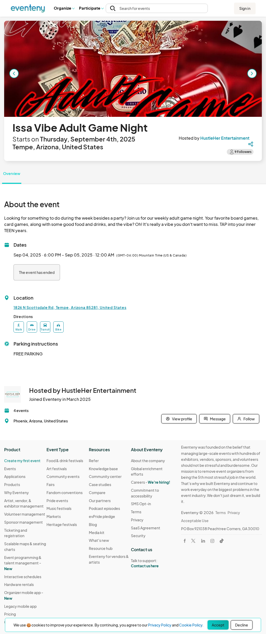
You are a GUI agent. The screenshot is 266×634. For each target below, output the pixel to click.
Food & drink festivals (64, 460)
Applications (14, 476)
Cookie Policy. (191, 625)
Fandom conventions (64, 492)
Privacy (137, 519)
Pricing (10, 614)
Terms (136, 511)
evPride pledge (102, 516)
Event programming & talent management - (23, 563)
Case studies (100, 484)
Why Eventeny (16, 492)
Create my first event (22, 460)
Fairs (50, 484)
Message (218, 418)
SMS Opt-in (141, 503)
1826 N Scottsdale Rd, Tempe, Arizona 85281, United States (70, 307)
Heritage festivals (61, 524)
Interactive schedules (22, 576)
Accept (218, 625)
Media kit (96, 532)
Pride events (57, 500)
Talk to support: (145, 563)
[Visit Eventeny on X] (193, 540)
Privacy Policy (159, 625)
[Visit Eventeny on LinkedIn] (203, 540)
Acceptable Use (195, 520)
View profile (182, 418)
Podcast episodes (104, 508)
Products (12, 484)
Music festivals (58, 508)
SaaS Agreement (145, 527)
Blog (93, 524)
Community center (105, 476)
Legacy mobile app (20, 606)
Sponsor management (23, 522)
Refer (94, 460)
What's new (99, 540)
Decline (241, 625)
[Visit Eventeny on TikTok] (221, 540)
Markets (53, 516)
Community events (62, 476)
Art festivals (56, 468)
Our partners (100, 500)
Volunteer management (24, 514)
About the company (148, 460)
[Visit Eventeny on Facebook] (184, 540)
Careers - (150, 482)
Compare (97, 492)
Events (10, 468)
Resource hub (100, 548)
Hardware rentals (19, 584)
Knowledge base (103, 468)
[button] (64, 8)
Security (138, 535)
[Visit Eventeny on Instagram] (212, 541)
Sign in (244, 8)
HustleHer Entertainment (224, 138)
